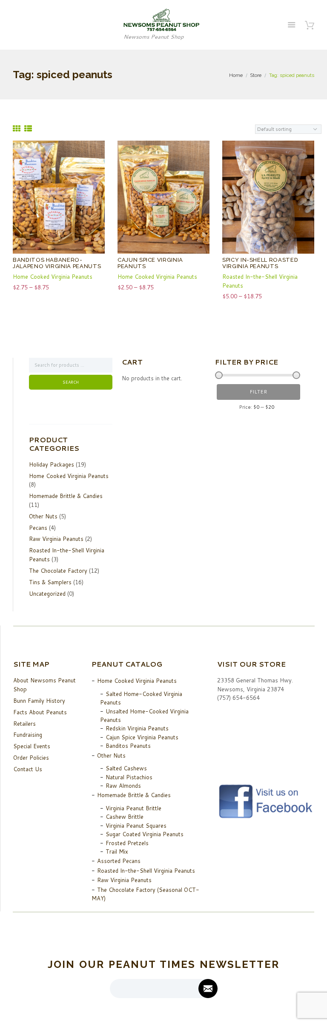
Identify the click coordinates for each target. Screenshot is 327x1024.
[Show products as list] (28, 128)
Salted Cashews (126, 768)
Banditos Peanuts (128, 746)
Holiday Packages (51, 464)
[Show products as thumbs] (16, 128)
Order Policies (31, 757)
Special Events (31, 746)
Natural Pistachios (129, 777)
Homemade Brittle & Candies (66, 496)
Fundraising (27, 734)
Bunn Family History (39, 700)
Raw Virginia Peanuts (56, 539)
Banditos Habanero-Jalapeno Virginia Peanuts (57, 263)
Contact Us (27, 769)
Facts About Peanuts (40, 712)
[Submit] (208, 988)
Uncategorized (47, 593)
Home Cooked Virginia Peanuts (52, 276)
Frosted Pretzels (127, 843)
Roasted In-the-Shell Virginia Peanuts (146, 870)
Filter (258, 391)
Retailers (24, 723)
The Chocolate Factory (58, 570)
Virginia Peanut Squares (136, 825)
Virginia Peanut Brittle (133, 808)
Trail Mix (117, 851)
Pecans (38, 528)
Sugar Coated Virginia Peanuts (145, 834)
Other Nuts (43, 516)
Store (255, 75)
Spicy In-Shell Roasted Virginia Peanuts (260, 263)
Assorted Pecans (119, 861)
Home (236, 75)
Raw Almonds (123, 785)
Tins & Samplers (50, 582)
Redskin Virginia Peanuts (137, 728)
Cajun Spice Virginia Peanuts (142, 737)
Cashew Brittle (124, 816)
